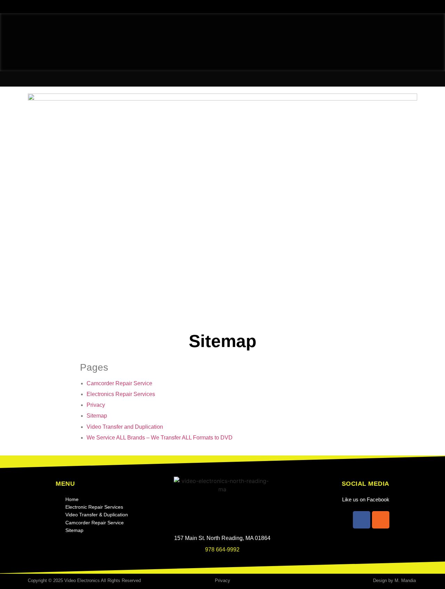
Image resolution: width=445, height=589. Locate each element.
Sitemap (97, 416)
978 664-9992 (222, 549)
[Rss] (380, 520)
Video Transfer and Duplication (125, 427)
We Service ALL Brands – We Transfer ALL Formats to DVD (160, 438)
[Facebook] (361, 520)
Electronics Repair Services (121, 394)
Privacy (96, 405)
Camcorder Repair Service (119, 383)
